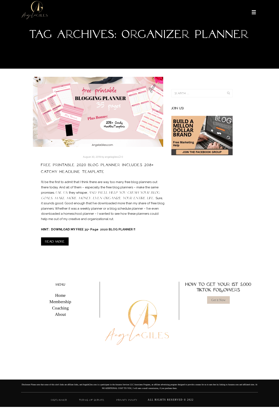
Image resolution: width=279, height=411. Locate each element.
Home (60, 295)
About (60, 314)
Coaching (60, 308)
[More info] (251, 12)
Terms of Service (92, 400)
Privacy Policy (127, 400)
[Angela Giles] (35, 12)
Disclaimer (59, 400)
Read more (55, 241)
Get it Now (218, 300)
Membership (60, 301)
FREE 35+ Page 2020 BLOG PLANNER (105, 229)
